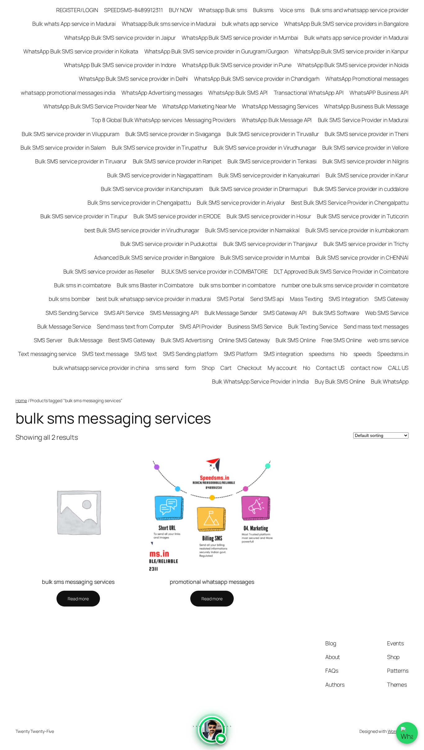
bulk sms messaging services (78, 581)
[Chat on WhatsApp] (407, 733)
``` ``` (212, 734)
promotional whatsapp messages (212, 581)
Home (21, 400)
